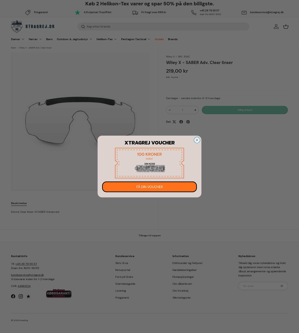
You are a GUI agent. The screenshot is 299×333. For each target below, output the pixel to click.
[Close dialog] (197, 140)
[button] (149, 163)
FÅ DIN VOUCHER (149, 187)
